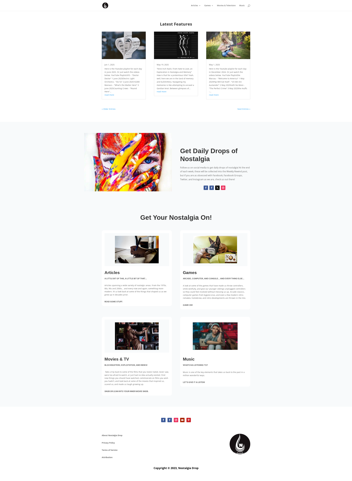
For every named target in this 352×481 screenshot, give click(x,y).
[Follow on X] (217, 188)
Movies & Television (226, 6)
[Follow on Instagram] (223, 188)
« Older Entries (109, 109)
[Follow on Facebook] (206, 188)
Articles (194, 6)
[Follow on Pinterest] (188, 420)
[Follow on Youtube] (182, 420)
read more (109, 95)
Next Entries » (243, 109)
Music (242, 6)
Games (207, 6)
